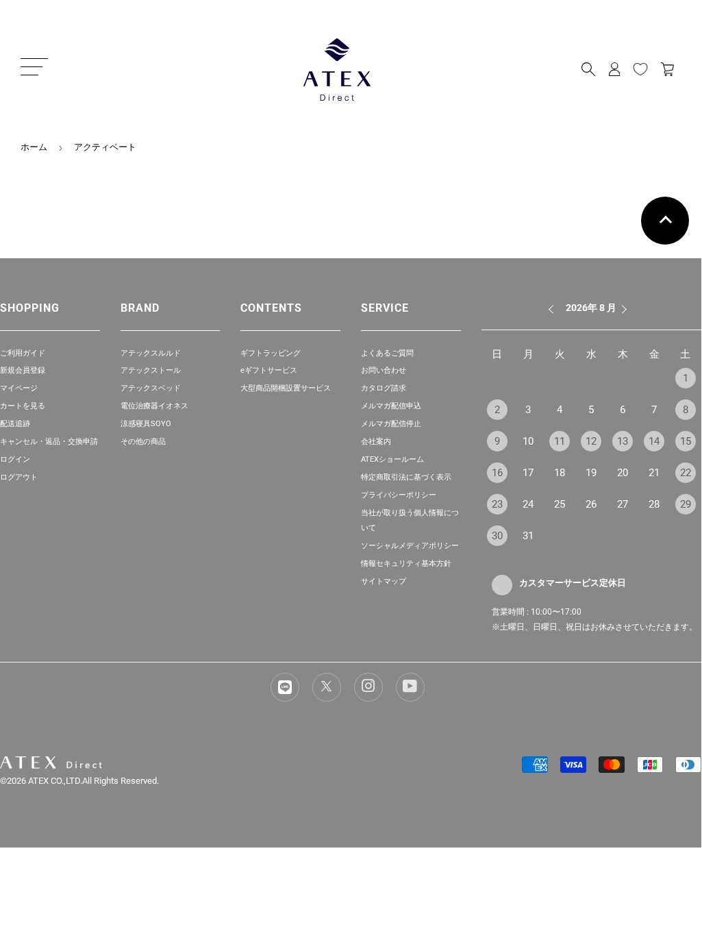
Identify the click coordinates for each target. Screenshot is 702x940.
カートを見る (22, 405)
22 (685, 473)
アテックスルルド (151, 353)
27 (622, 504)
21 (654, 473)
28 (654, 504)
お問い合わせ (383, 370)
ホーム (34, 147)
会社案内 (376, 441)
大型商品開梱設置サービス (285, 388)
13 (622, 441)
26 (591, 504)
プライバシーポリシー (398, 495)
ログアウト (19, 477)
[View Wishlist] (640, 69)
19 (591, 473)
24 (528, 504)
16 (497, 473)
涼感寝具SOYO (146, 423)
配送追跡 (15, 423)
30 (497, 536)
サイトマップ (383, 581)
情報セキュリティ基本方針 (406, 563)
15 (685, 441)
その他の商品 (143, 441)
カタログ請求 (383, 388)
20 (622, 473)
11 (559, 441)
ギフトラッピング (270, 353)
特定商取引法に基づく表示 (406, 477)
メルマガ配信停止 (391, 423)
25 (559, 504)
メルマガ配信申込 (391, 405)
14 (654, 441)
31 (528, 536)
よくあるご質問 (387, 353)
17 (528, 473)
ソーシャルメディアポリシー (410, 545)
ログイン (15, 459)
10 (528, 441)
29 (685, 504)
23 (497, 504)
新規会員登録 (22, 370)
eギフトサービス (268, 370)
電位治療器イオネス (154, 405)
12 (591, 441)
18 (559, 473)
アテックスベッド (151, 388)
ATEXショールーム (392, 459)
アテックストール (151, 370)
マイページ (19, 388)
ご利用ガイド (22, 353)
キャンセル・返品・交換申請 (49, 441)
